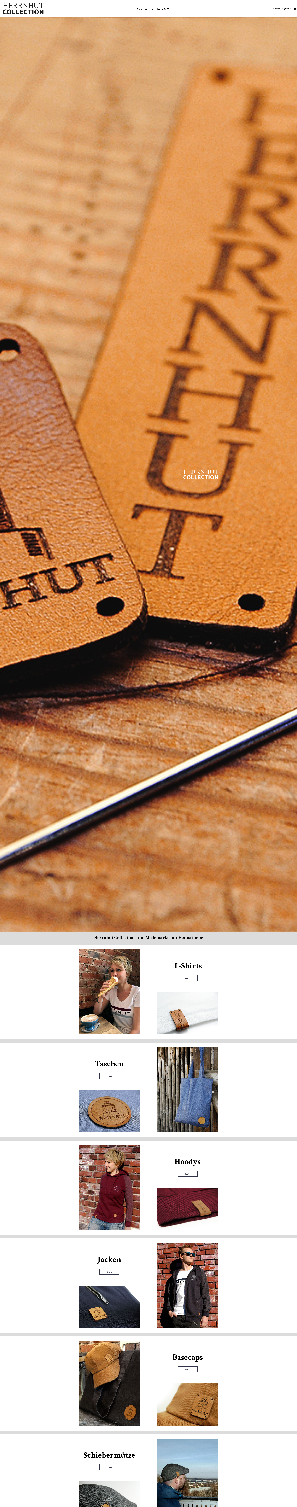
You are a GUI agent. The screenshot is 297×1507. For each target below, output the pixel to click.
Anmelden (276, 9)
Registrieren (286, 9)
